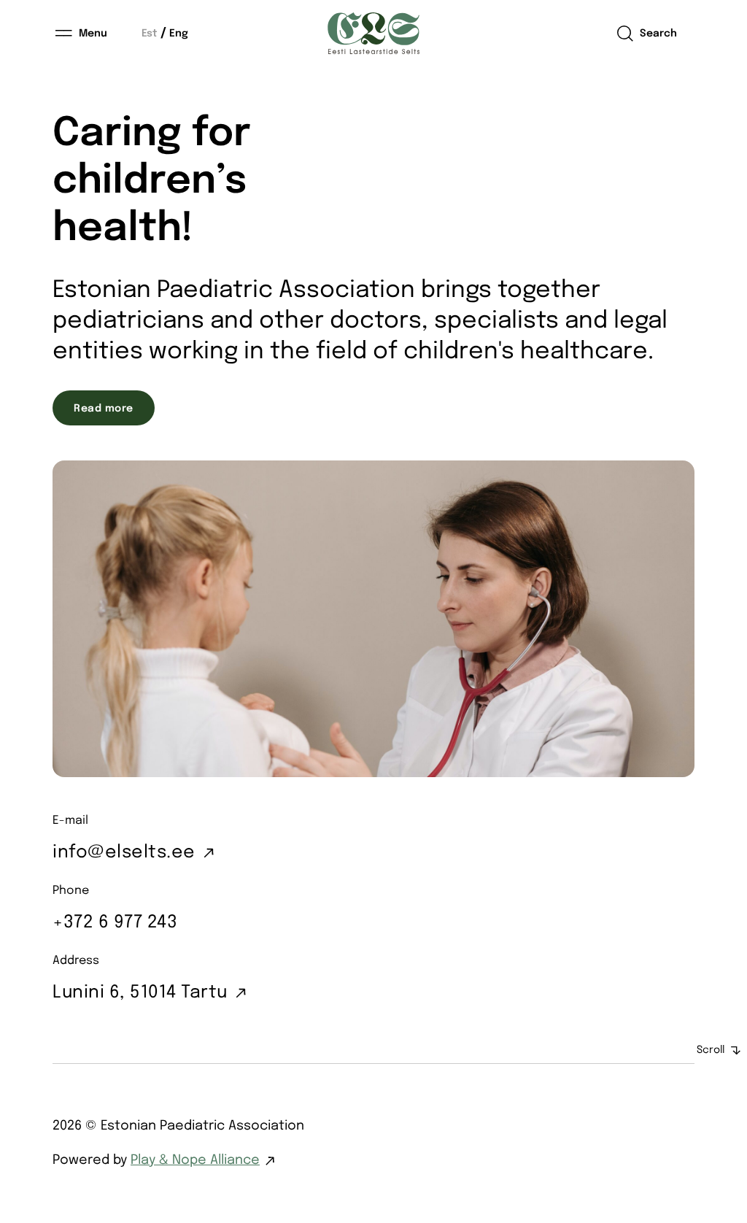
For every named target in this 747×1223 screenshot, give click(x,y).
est (150, 33)
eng (178, 33)
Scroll (710, 1050)
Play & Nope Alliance (195, 1160)
